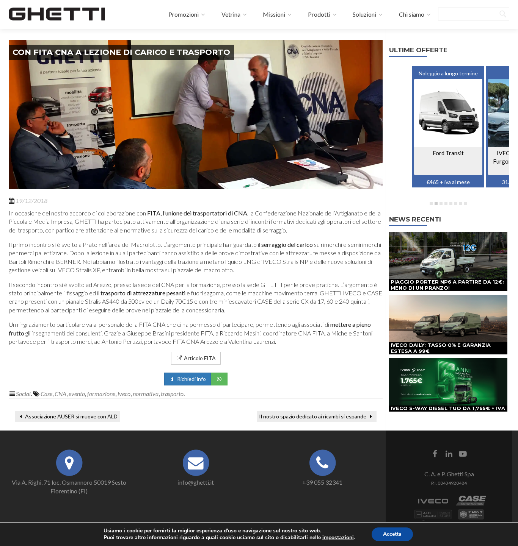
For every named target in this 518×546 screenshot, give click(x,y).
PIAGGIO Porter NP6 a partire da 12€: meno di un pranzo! (447, 285)
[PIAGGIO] (471, 518)
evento (77, 393)
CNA (60, 393)
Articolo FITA (199, 358)
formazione (101, 393)
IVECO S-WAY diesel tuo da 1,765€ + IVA (448, 408)
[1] (431, 203)
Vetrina (230, 14)
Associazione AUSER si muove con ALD (71, 416)
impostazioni (338, 537)
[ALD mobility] (433, 518)
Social (23, 393)
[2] (436, 203)
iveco (124, 393)
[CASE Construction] (471, 504)
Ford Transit (448, 153)
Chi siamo (411, 14)
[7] (460, 203)
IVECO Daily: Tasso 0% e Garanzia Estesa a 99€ (441, 348)
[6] (455, 203)
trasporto (172, 393)
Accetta (392, 534)
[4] (445, 203)
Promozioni (183, 14)
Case (46, 393)
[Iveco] (433, 504)
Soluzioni (364, 14)
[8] (465, 203)
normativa (146, 393)
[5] (450, 203)
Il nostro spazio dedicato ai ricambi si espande (313, 416)
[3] (441, 203)
